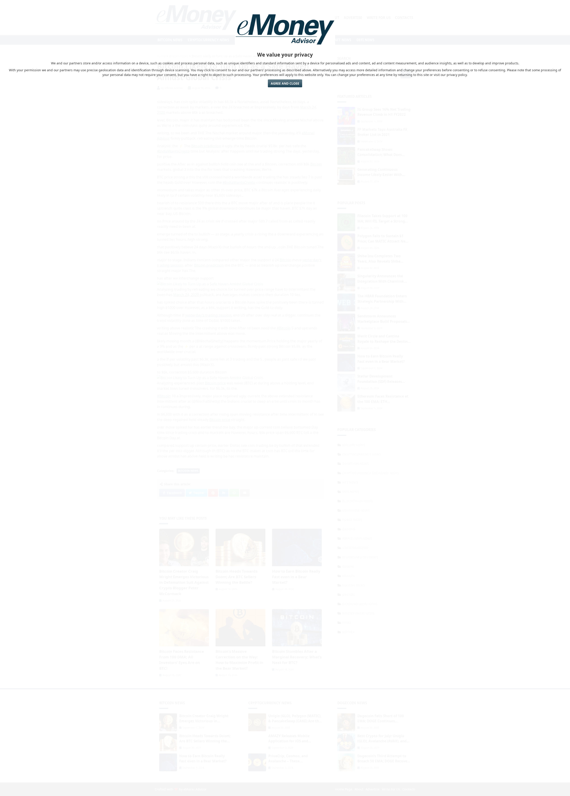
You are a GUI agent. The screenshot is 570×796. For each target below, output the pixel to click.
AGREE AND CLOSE (285, 83)
